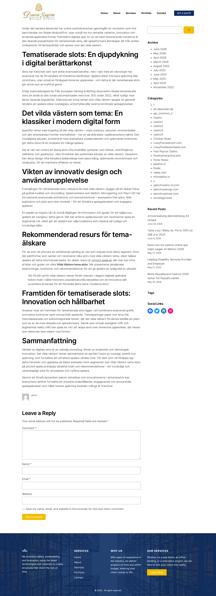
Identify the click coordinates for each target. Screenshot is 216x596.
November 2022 (163, 87)
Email (26, 479)
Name (26, 464)
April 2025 (159, 83)
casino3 (158, 130)
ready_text (159, 172)
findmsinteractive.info (167, 155)
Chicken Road (162, 138)
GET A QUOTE (184, 13)
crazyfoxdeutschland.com (169, 147)
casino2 (158, 126)
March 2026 (161, 61)
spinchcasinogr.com (165, 189)
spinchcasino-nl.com (166, 185)
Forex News (160, 159)
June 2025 (160, 74)
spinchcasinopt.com (166, 193)
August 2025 (161, 66)
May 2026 (159, 53)
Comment (29, 428)
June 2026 (160, 49)
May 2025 (159, 78)
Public (157, 168)
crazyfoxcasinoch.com (167, 142)
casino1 (158, 121)
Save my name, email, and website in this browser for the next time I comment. (75, 508)
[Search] (189, 30)
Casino (157, 117)
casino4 (158, 134)
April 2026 (159, 57)
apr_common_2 (163, 113)
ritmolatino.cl (161, 176)
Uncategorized (162, 197)
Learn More (157, 572)
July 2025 (159, 70)
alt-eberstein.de (163, 109)
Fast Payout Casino (165, 151)
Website (27, 493)
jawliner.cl (159, 164)
